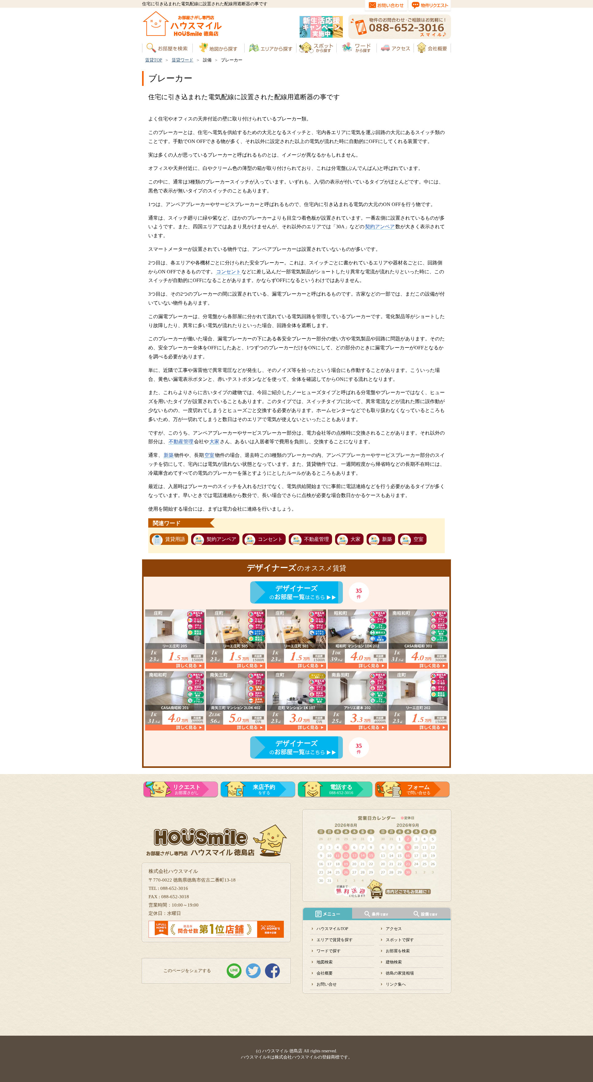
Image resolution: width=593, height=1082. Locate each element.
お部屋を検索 (398, 951)
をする (264, 789)
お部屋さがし (187, 789)
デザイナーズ (296, 588)
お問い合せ (327, 984)
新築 (169, 455)
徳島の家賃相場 (400, 973)
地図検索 (325, 962)
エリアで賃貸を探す (335, 939)
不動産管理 (181, 441)
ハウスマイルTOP (332, 928)
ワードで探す (329, 951)
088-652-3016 (341, 789)
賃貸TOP (153, 60)
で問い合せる (418, 789)
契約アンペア (380, 226)
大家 (214, 441)
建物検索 (394, 962)
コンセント (228, 271)
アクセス (394, 928)
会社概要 (325, 973)
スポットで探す (400, 939)
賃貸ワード (182, 60)
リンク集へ (396, 984)
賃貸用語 (175, 539)
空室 (209, 455)
